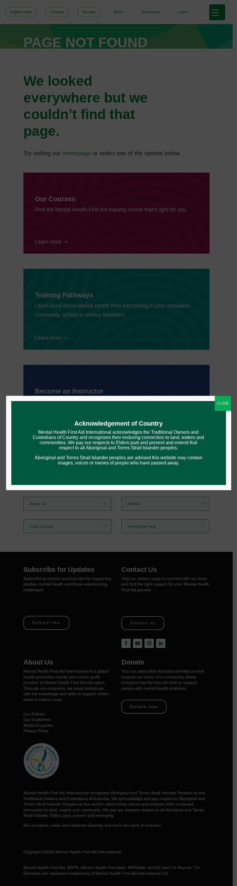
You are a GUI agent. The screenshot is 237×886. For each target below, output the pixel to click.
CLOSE (223, 403)
